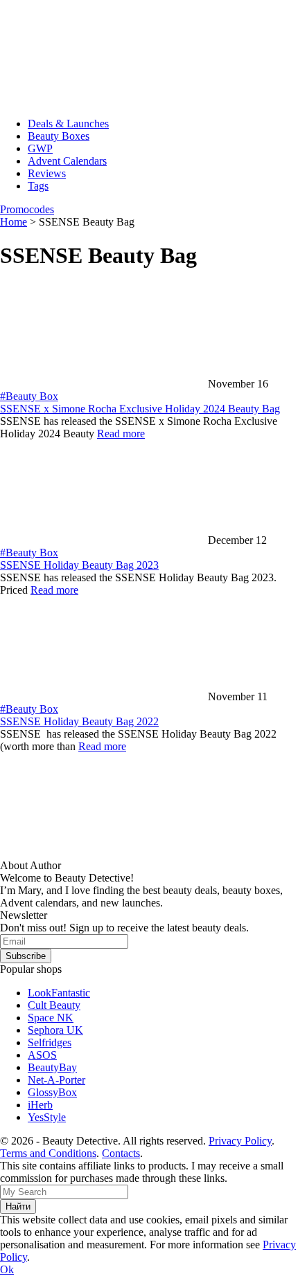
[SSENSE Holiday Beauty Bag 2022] (104, 696)
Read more (121, 433)
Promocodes (27, 209)
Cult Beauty (54, 1005)
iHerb (40, 1105)
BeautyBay (52, 1067)
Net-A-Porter (56, 1080)
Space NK (50, 1017)
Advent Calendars (67, 161)
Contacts (121, 1153)
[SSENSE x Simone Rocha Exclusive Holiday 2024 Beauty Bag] (104, 384)
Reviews (47, 173)
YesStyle (47, 1117)
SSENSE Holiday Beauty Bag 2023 (79, 565)
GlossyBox (52, 1092)
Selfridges (49, 1042)
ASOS (42, 1055)
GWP (40, 148)
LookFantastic (59, 993)
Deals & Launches (68, 123)
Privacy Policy (240, 1141)
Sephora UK (55, 1030)
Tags (38, 186)
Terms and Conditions (48, 1153)
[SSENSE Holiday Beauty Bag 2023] (104, 540)
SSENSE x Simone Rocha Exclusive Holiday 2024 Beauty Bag (140, 408)
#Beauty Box (29, 396)
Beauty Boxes (58, 136)
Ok (7, 1269)
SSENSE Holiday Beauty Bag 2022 (79, 721)
